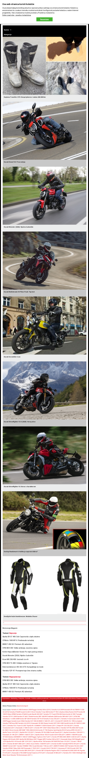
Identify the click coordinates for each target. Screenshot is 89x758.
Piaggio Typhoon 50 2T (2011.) (42, 737)
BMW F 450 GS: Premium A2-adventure (17, 644)
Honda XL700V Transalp (74, 714)
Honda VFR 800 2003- (59, 737)
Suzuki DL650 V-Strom (28, 712)
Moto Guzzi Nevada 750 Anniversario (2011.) (17, 755)
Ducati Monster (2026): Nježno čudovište (18, 655)
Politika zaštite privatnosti (40, 698)
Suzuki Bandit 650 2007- (35, 714)
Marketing (14, 698)
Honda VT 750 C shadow (56, 712)
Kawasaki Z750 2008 (19, 753)
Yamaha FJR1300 (50, 741)
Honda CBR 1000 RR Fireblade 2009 (45, 716)
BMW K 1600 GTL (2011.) (47, 721)
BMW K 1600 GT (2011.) (27, 735)
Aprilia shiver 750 (39, 741)
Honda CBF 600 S (13, 750)
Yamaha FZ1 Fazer (49, 714)
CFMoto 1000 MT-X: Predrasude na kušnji (18, 640)
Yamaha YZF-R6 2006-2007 (70, 728)
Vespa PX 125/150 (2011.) (65, 725)
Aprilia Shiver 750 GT (42, 735)
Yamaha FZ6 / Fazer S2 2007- (17, 725)
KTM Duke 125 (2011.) (64, 741)
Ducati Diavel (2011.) (57, 732)
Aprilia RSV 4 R (11, 741)
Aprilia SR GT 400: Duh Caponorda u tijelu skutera (21, 637)
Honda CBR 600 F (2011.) (65, 716)
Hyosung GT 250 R (65, 748)
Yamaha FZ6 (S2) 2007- (76, 746)
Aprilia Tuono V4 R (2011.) (11, 732)
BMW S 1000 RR (72, 735)
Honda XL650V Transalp (60, 744)
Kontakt (27, 698)
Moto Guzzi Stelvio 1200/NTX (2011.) (39, 744)
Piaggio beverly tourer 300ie (15, 721)
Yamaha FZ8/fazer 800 (10, 723)
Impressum (6, 698)
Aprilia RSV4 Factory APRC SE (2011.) (69, 730)
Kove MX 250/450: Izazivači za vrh (16, 659)
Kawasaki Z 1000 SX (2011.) (25, 728)
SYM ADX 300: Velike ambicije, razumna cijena (20, 648)
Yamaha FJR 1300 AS (32, 721)
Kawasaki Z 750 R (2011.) (32, 748)
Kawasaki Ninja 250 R (68, 739)
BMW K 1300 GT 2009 (24, 737)
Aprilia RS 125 (31, 725)
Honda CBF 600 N (25, 719)
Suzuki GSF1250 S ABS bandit (59, 723)
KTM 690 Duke (60, 714)
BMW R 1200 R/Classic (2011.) (47, 725)
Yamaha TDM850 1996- (24, 746)
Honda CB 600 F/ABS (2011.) (17, 744)
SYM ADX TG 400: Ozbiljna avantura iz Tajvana (20, 663)
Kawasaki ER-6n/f (69, 709)
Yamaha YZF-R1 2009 (10, 716)
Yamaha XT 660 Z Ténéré (25, 716)
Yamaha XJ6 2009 (57, 709)
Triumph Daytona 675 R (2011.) (36, 753)
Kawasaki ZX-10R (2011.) (11, 735)
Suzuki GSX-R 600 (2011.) (57, 735)
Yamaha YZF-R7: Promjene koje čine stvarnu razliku (22, 671)
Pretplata (21, 698)
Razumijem (44, 19)
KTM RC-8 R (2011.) (74, 744)
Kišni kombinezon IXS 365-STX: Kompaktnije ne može (23, 667)
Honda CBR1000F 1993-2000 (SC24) (26, 730)
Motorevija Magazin (10, 628)
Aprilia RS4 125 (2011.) (27, 732)
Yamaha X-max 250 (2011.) (52, 719)
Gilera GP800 (11, 714)
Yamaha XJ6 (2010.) (24, 723)
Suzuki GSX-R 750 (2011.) (49, 748)
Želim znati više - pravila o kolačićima (16, 15)
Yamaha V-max (66, 719)
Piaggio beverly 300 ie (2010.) (41, 709)
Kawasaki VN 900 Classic (40, 723)
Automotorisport (22, 706)
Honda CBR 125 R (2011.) (25, 741)
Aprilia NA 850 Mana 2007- (28, 739)
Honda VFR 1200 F (41, 728)
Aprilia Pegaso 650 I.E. (53, 750)
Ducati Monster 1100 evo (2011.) (43, 746)
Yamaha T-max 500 (42, 712)
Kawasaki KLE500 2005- (69, 750)
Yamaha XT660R (15, 712)
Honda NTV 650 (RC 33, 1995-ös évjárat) (69, 721)
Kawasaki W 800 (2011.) (55, 753)
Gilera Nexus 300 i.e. (54, 728)
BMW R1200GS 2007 (61, 746)
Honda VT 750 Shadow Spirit (47, 730)
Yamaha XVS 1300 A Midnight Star (74, 753)
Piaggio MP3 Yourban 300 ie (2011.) (49, 739)
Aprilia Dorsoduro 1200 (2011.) (74, 732)
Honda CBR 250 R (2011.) (27, 750)
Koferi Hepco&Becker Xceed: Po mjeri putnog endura (23, 652)
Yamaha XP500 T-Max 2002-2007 (13, 748)
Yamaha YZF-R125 (37, 719)
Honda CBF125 (41, 750)
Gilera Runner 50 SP (71, 712)
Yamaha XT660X (21, 714)
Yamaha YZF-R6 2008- (42, 732)
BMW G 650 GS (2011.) (74, 737)
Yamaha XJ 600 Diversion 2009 (21, 709)
